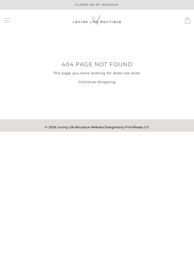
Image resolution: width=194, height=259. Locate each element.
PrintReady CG (137, 127)
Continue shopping (97, 82)
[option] (97, 5)
